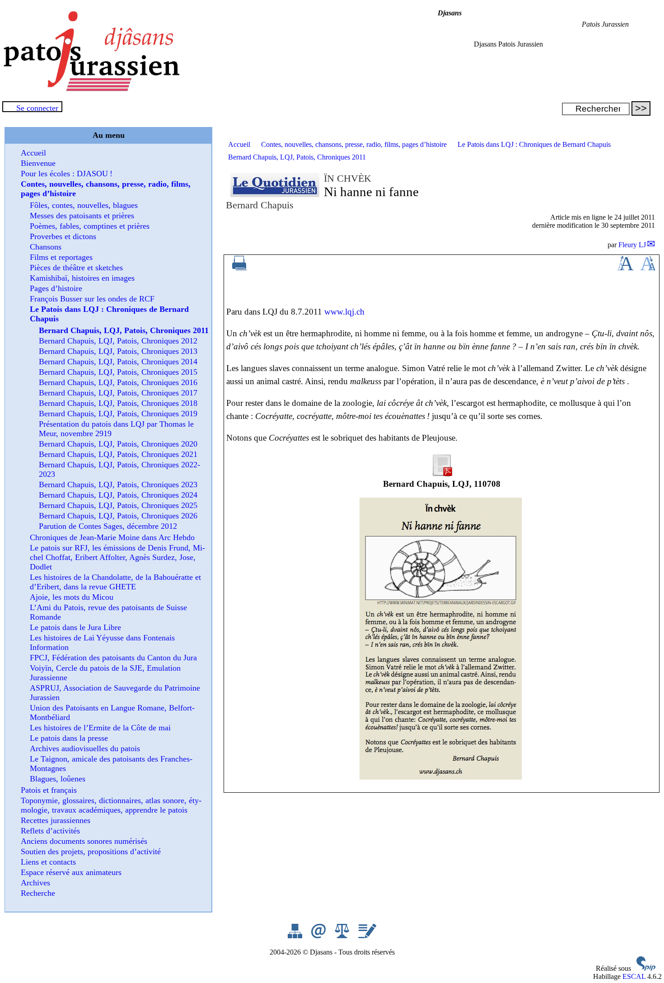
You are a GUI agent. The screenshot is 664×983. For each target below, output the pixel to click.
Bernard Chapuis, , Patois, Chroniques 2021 (118, 454)
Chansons (45, 246)
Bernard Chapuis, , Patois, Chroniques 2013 (118, 351)
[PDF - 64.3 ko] (442, 474)
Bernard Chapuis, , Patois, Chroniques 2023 (118, 484)
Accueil (239, 144)
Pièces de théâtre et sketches (76, 267)
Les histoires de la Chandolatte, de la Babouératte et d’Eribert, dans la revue (115, 582)
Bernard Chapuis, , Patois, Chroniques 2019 (118, 413)
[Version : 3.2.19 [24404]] (646, 968)
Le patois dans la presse (69, 738)
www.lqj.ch (344, 311)
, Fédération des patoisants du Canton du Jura (113, 657)
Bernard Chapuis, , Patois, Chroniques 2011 (297, 157)
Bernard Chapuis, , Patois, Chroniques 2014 (118, 361)
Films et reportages (61, 257)
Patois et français (49, 790)
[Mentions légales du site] (343, 936)
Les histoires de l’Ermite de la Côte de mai (100, 727)
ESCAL (633, 976)
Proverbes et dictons (63, 236)
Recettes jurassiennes (55, 820)
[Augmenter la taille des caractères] (625, 268)
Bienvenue (38, 163)
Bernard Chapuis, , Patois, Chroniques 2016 (118, 382)
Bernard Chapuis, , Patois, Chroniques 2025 (118, 505)
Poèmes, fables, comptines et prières (90, 225)
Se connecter (37, 108)
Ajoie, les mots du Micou (71, 597)
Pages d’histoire (56, 288)
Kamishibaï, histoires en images (82, 277)
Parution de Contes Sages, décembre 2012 (108, 526)
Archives (35, 882)
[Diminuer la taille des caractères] (648, 268)
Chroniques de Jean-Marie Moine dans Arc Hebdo (112, 537)
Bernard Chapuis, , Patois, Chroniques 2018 (118, 403)
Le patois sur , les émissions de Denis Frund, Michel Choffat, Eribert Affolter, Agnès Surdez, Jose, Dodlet (117, 557)
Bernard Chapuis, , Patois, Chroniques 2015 (118, 371)
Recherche (38, 893)
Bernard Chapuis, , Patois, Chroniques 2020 (118, 443)
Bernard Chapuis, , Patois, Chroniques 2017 (118, 392)
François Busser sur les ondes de (92, 298)
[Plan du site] (296, 936)
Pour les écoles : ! (66, 173)
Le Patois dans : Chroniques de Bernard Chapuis (534, 144)
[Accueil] (90, 89)
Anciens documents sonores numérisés (84, 841)
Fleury (632, 245)
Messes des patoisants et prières (82, 215)
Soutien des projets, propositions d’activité (91, 851)
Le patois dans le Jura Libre (75, 627)
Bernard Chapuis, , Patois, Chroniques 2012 (118, 340)
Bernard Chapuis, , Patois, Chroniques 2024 (118, 494)
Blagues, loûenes (57, 778)
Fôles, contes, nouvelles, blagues (84, 205)
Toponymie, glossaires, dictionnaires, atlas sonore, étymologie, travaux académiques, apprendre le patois (111, 805)
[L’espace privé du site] (367, 936)
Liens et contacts (48, 861)
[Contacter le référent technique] (319, 936)
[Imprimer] (239, 268)
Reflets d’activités (50, 830)
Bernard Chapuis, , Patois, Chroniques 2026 (118, 515)
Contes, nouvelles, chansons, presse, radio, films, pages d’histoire (354, 144)
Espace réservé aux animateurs (71, 872)
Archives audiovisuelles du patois (85, 748)
